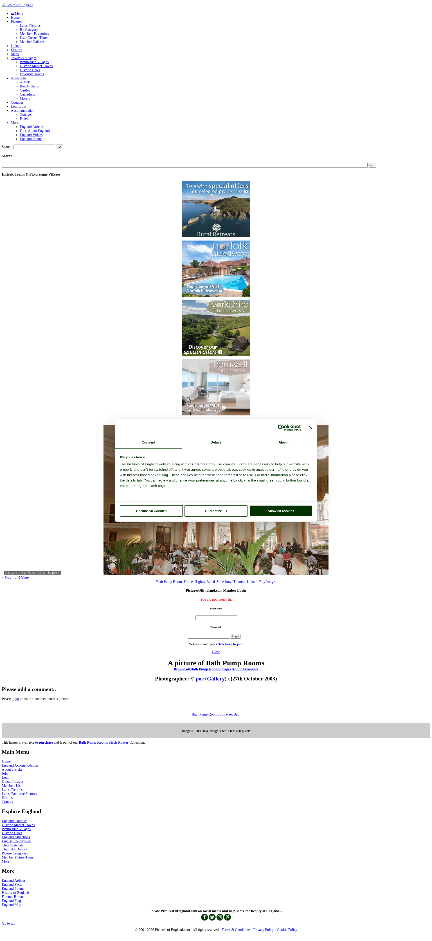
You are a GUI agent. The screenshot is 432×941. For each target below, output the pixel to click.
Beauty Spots (29, 86)
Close (216, 652)
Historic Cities (30, 70)
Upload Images (12, 781)
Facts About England (35, 131)
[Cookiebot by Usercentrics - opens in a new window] (281, 427)
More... (25, 98)
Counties (17, 102)
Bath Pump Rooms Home (174, 582)
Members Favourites (34, 34)
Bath (237, 714)
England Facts (12, 884)
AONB (25, 82)
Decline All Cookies (151, 511)
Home (15, 17)
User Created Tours (33, 38)
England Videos (31, 135)
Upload (16, 46)
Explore (16, 50)
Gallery (216, 679)
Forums (7, 798)
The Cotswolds (12, 845)
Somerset (226, 714)
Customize (213, 511)
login (15, 699)
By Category (29, 29)
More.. (15, 123)
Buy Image (267, 582)
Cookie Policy (287, 930)
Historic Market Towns (36, 66)
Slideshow (224, 582)
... (16, 578)
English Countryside (16, 841)
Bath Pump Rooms (205, 714)
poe (54, 572)
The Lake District (14, 849)
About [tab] (283, 442)
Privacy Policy (263, 930)
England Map (11, 905)
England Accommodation (20, 765)
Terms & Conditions (236, 930)
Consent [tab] (148, 442)
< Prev (6, 578)
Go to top (8, 923)
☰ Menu (17, 13)
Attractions (18, 78)
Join (5, 773)
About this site (12, 769)
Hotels (24, 118)
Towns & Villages (23, 58)
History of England (15, 892)
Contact (7, 802)
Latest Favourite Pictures (19, 794)
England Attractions (16, 837)
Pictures (16, 21)
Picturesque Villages (34, 62)
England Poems (31, 139)
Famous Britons (13, 897)
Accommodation (22, 110)
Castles (25, 90)
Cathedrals (27, 94)
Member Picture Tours (18, 857)
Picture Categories (15, 853)
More (25, 578)
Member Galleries (32, 42)
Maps (15, 54)
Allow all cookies (281, 511)
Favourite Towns (32, 74)
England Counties (14, 821)
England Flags (12, 901)
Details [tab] (216, 442)
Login (6, 777)
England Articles (31, 127)
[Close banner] (310, 427)
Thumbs (239, 582)
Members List (11, 785)
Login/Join (18, 106)
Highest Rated (205, 582)
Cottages (26, 114)
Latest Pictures (30, 25)
